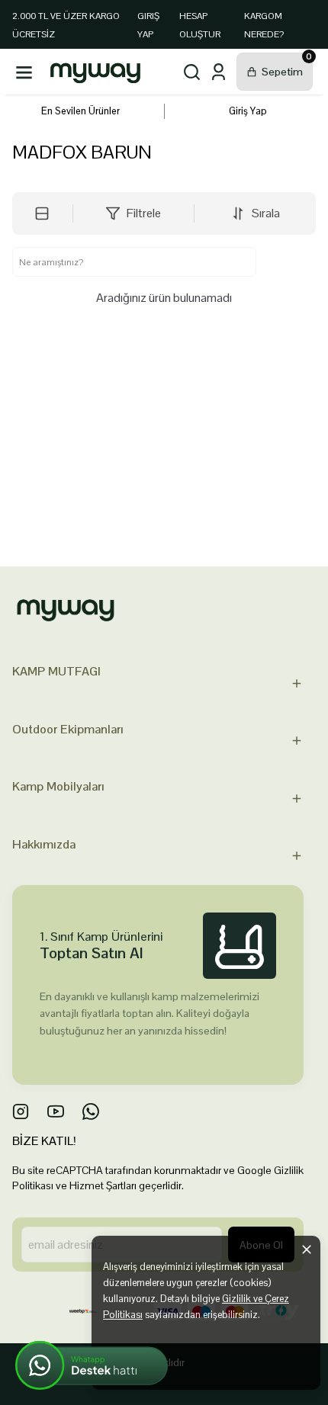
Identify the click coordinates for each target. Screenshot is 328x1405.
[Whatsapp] (90, 1111)
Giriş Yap (248, 110)
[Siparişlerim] (218, 72)
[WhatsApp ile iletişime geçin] (91, 1365)
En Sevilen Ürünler (80, 110)
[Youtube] (55, 1111)
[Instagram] (20, 1111)
